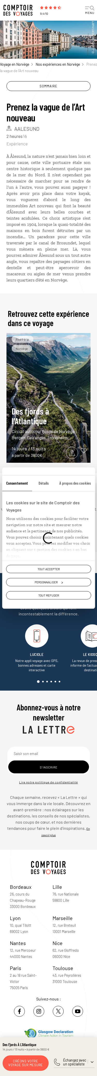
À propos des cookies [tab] (75, 483)
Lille (57, 887)
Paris (15, 968)
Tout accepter (49, 569)
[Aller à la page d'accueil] (19, 10)
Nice (58, 943)
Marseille (63, 918)
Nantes (18, 943)
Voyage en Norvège (14, 64)
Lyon (15, 918)
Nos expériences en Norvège (58, 64)
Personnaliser (46, 582)
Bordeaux (21, 887)
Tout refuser (48, 595)
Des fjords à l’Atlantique (44, 423)
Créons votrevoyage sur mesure (25, 1063)
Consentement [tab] (17, 483)
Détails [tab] (44, 483)
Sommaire (48, 86)
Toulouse (63, 968)
